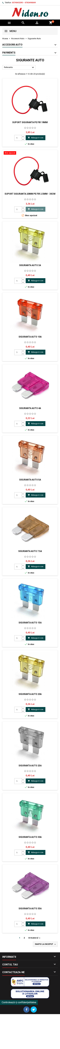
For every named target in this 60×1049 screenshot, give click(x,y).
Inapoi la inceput (45, 944)
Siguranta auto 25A (30, 765)
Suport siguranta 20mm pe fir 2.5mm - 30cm (30, 194)
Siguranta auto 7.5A (30, 551)
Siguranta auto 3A (30, 265)
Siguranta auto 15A (30, 622)
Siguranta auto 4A (30, 408)
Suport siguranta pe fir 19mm (30, 122)
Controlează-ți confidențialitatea (19, 1002)
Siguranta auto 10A (30, 337)
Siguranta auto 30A (30, 837)
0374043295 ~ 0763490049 (24, 3)
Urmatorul (34, 938)
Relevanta (19, 67)
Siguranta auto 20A (30, 694)
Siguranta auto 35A (30, 908)
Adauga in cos (35, 137)
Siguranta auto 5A (30, 479)
